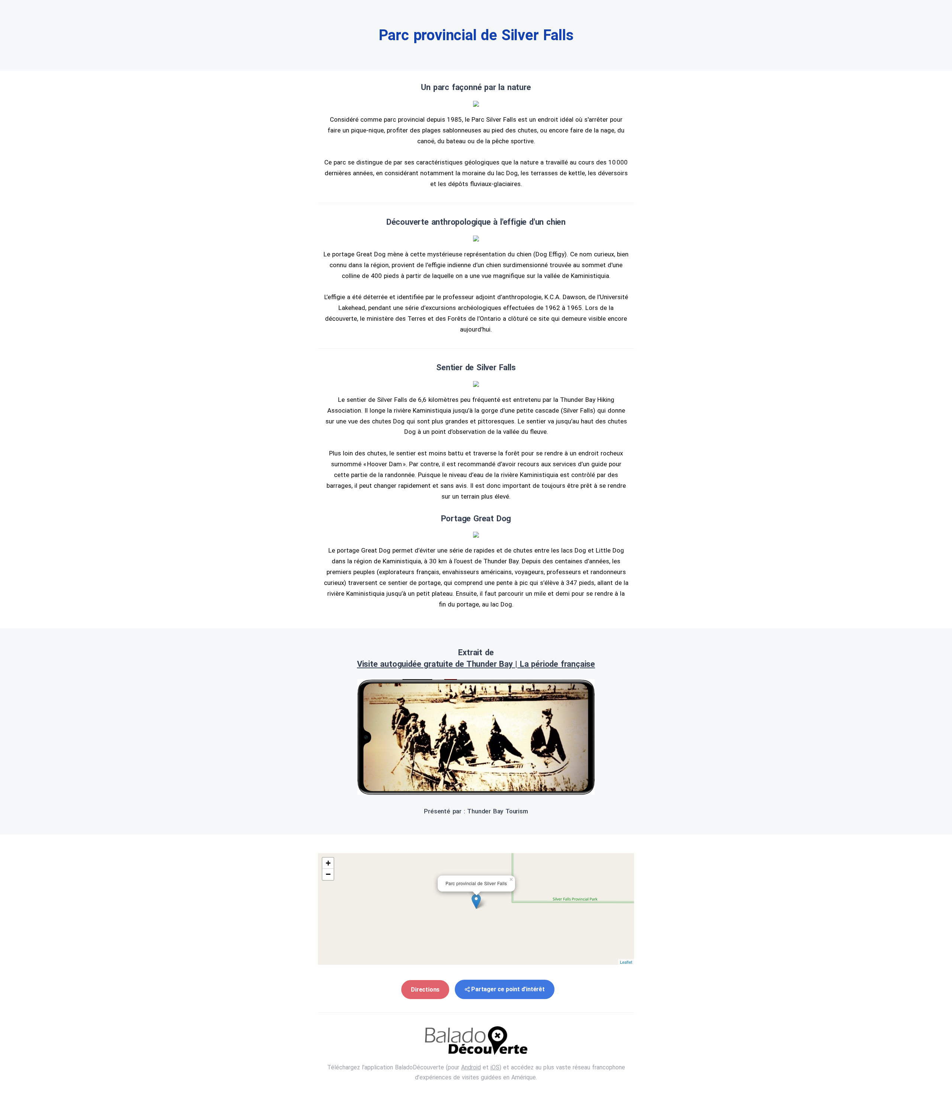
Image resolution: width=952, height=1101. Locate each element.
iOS (495, 1067)
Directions (425, 989)
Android (471, 1067)
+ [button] (328, 863)
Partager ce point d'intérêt (508, 989)
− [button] (328, 874)
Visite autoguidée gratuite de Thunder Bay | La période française (476, 664)
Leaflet (626, 962)
